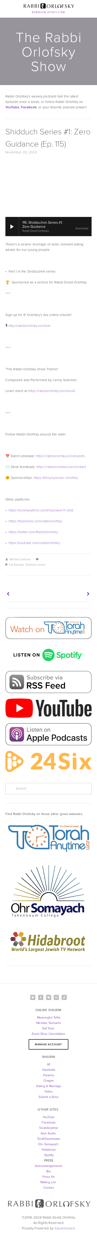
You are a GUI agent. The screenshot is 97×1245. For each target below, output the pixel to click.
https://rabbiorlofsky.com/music (51, 390)
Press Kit (48, 1176)
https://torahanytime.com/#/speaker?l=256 (41, 510)
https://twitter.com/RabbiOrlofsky (33, 532)
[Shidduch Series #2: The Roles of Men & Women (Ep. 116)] (26, 594)
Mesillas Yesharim (48, 1023)
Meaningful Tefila (48, 1017)
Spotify (48, 1155)
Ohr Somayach (48, 1144)
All (48, 1064)
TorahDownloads (48, 1138)
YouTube (49, 1117)
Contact (48, 1187)
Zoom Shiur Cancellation (48, 1033)
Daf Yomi (48, 1028)
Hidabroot (48, 1149)
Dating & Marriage (48, 1086)
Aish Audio (49, 1133)
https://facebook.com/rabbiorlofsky (35, 521)
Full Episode (16, 565)
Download (81, 228)
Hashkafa (48, 1069)
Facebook (48, 1122)
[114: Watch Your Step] (70, 594)
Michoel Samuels (20, 559)
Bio (48, 1171)
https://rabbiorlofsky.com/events (61, 456)
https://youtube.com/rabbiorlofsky (35, 542)
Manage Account (48, 1044)
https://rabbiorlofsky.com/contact (61, 466)
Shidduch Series (35, 565)
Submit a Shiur (49, 1097)
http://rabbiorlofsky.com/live (30, 325)
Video (48, 1091)
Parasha (48, 1075)
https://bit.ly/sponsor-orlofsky (56, 477)
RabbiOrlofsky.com (48, 12)
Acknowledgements (48, 1166)
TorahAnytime (48, 1128)
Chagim (48, 1080)
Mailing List (48, 1182)
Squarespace (65, 1228)
